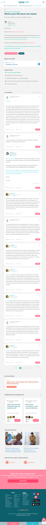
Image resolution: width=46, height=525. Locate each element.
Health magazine (26, 494)
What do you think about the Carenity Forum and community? (23, 382)
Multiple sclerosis (12, 64)
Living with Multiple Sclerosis (27, 5)
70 (9, 421)
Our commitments (8, 506)
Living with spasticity (12, 84)
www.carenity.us (14, 513)
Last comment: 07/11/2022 (31, 413)
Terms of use (16, 501)
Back (6, 9)
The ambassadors (8, 498)
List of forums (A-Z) (26, 500)
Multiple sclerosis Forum (12, 5)
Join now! (23, 481)
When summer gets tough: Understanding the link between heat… (13, 450)
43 (27, 421)
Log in (32, 523)
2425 (28, 419)
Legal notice (16, 500)
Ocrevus (12, 462)
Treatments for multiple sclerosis (14, 75)
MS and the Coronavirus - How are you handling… (32, 406)
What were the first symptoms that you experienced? (13, 406)
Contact (15, 504)
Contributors (7, 501)
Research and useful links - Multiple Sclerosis (17, 78)
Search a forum (25, 495)
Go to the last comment (36, 92)
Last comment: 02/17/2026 (12, 413)
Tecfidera (31, 462)
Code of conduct (17, 499)
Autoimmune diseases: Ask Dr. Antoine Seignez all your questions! (22, 81)
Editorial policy (16, 498)
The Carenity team (8, 497)
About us (7, 494)
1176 (10, 419)
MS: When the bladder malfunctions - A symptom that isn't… (31, 450)
